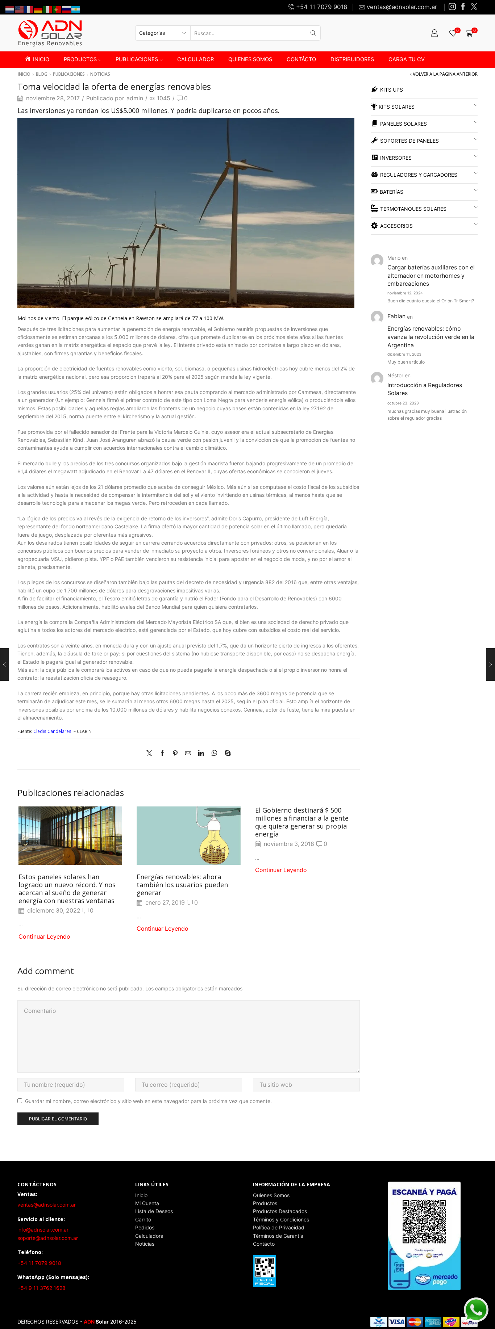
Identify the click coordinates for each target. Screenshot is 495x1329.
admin (134, 98)
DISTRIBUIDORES (352, 59)
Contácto (264, 1244)
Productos (265, 1203)
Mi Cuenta (147, 1203)
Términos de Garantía (278, 1236)
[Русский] (66, 9)
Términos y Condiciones (281, 1219)
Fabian (396, 316)
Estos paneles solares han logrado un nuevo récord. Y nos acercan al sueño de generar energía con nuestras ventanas (67, 888)
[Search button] (313, 33)
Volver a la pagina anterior (445, 74)
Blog (41, 74)
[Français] (29, 9)
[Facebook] (463, 7)
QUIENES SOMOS (250, 59)
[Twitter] (474, 7)
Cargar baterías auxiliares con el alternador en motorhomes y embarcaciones (431, 276)
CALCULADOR (195, 59)
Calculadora (149, 1236)
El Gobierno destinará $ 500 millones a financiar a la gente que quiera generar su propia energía (302, 822)
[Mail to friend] (188, 753)
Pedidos (144, 1227)
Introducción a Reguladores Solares (424, 389)
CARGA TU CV (406, 59)
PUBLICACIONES (137, 59)
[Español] (76, 9)
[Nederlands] (10, 9)
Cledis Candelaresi (53, 731)
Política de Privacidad (278, 1227)
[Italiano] (48, 9)
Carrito (143, 1219)
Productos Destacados (280, 1211)
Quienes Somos (271, 1195)
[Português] (57, 9)
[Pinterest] (175, 753)
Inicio (24, 74)
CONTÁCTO (301, 59)
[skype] (226, 753)
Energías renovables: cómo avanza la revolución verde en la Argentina (430, 337)
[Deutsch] (38, 9)
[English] (19, 9)
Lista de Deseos (154, 1211)
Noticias (100, 74)
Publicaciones (69, 74)
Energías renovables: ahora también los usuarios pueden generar (182, 884)
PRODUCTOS (80, 59)
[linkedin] (201, 753)
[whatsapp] (214, 753)
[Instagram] (452, 7)
